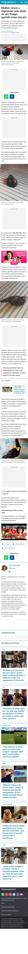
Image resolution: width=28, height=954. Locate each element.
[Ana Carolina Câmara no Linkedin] (9, 572)
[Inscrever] (21, 894)
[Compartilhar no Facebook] (12, 96)
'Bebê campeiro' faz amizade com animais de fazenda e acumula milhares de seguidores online (19, 389)
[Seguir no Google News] (6, 894)
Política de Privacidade (8, 907)
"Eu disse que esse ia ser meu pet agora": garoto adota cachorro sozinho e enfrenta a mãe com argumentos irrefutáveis (13, 675)
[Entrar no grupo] (2, 894)
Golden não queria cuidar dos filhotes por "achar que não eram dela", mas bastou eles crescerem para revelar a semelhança (13, 831)
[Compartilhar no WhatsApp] (6, 96)
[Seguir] (10, 894)
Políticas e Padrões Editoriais (9, 911)
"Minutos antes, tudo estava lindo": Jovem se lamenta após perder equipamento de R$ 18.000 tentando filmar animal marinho (12, 791)
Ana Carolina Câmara (8, 31)
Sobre (3, 903)
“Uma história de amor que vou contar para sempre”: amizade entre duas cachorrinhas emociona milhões (12, 751)
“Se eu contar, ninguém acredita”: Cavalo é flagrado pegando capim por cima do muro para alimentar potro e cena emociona (13, 872)
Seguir (14, 263)
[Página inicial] (9, 2)
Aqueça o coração (15, 32)
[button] (22, 2)
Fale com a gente (6, 914)
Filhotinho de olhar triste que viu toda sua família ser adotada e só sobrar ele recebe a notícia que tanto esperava (13, 713)
